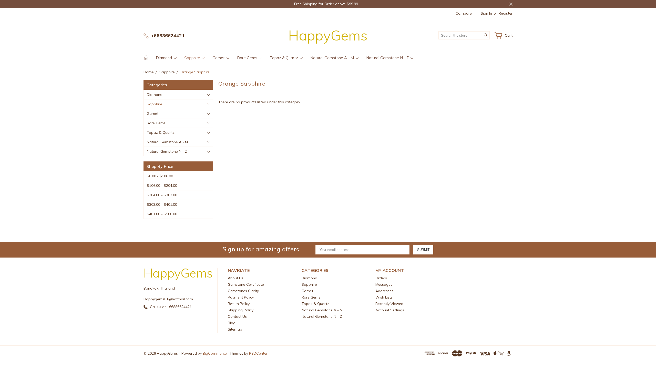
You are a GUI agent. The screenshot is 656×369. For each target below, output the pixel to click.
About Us (235, 278)
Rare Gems (247, 57)
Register (505, 13)
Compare (464, 13)
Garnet (219, 57)
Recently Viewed (389, 303)
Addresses (384, 291)
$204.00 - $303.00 (162, 195)
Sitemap (235, 329)
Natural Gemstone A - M (332, 57)
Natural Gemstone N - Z (388, 57)
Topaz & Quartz (284, 57)
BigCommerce (215, 353)
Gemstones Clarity (243, 291)
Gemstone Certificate (246, 284)
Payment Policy (241, 297)
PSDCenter (258, 353)
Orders (381, 278)
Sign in (486, 13)
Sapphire (192, 57)
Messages (383, 284)
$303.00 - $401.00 (162, 204)
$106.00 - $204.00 (162, 185)
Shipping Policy (240, 310)
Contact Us (237, 316)
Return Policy (239, 303)
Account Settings (389, 310)
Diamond (164, 57)
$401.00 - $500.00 (162, 214)
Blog (231, 323)
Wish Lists (384, 297)
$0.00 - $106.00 (160, 176)
